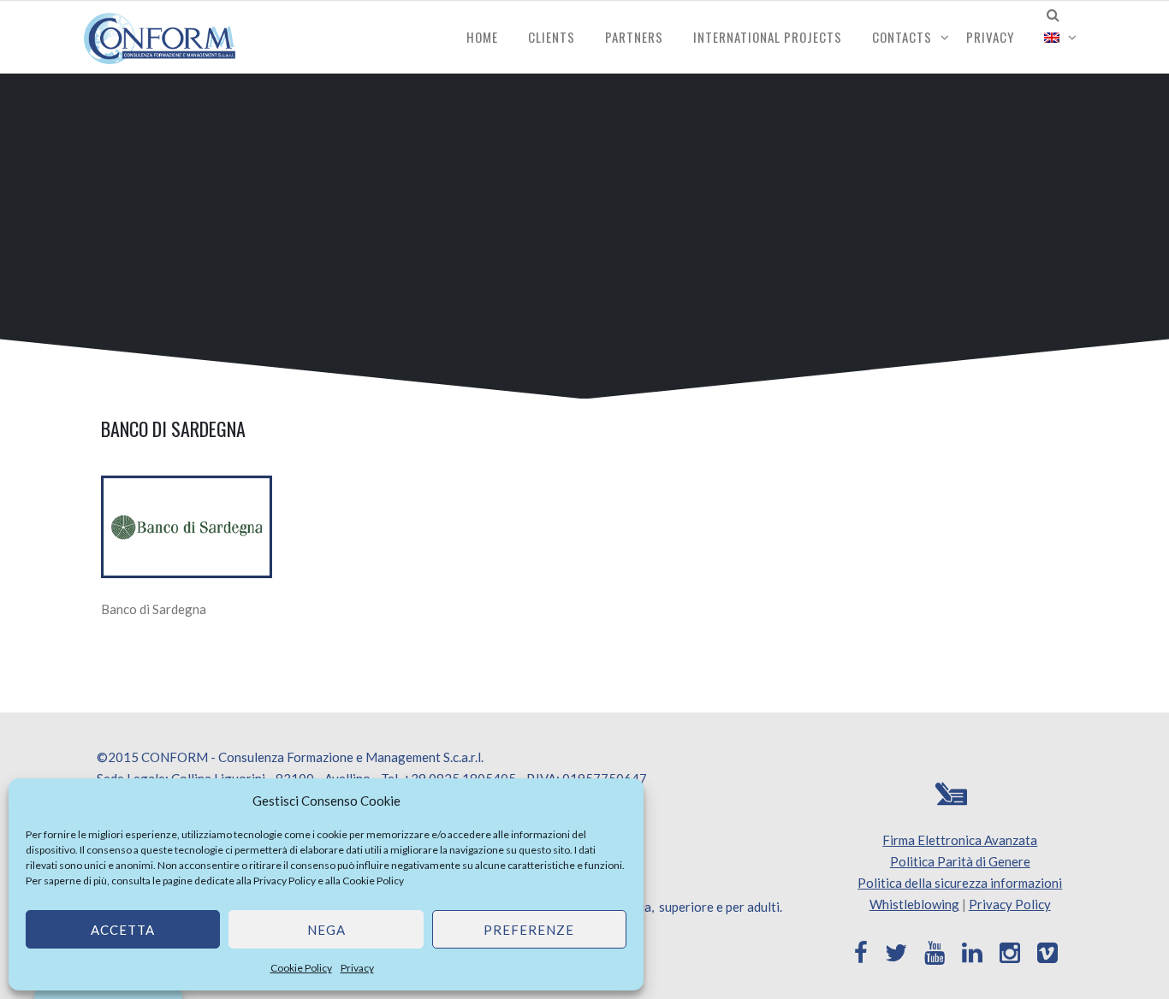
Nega (326, 929)
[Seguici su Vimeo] (1047, 953)
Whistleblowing (914, 904)
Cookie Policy (373, 880)
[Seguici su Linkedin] (972, 953)
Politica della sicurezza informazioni (959, 882)
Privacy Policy (284, 880)
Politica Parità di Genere (960, 861)
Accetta (123, 929)
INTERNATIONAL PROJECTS (767, 36)
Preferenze (529, 929)
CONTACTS (902, 36)
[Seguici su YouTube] (934, 953)
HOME (482, 36)
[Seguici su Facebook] (861, 953)
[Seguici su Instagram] (1010, 953)
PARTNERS (634, 36)
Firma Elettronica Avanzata (959, 840)
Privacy (357, 967)
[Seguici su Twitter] (896, 953)
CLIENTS (551, 36)
